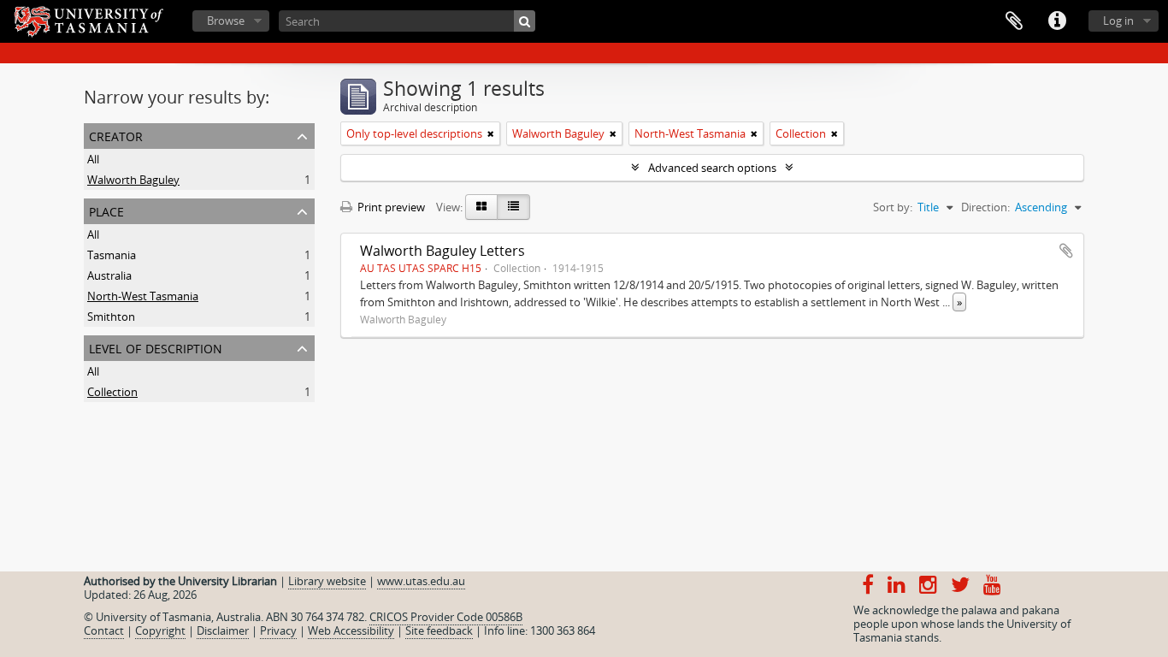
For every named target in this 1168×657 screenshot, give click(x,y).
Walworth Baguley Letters (442, 250)
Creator (116, 134)
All (93, 159)
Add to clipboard (1066, 250)
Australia (109, 275)
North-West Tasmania (142, 296)
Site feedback (439, 630)
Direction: (985, 207)
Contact (104, 630)
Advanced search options (712, 167)
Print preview (390, 207)
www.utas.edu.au (421, 581)
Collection (112, 392)
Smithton (111, 316)
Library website (327, 581)
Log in (1118, 20)
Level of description (155, 346)
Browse (226, 20)
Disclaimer (223, 630)
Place (106, 210)
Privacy (278, 630)
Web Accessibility (351, 630)
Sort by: (892, 207)
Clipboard (1014, 21)
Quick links (1056, 21)
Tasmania (111, 255)
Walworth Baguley (133, 179)
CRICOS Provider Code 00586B (445, 616)
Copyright (160, 630)
